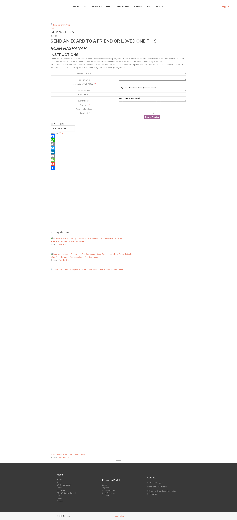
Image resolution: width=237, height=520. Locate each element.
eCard (53, 28)
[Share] (118, 168)
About (59, 482)
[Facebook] (118, 136)
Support (225, 7)
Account (105, 496)
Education (61, 490)
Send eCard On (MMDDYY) (84, 84)
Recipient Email (84, 80)
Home (59, 480)
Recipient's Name (84, 73)
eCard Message (84, 101)
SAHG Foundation (64, 485)
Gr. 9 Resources (108, 490)
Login (104, 485)
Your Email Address (84, 109)
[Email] (118, 156)
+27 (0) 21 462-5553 (155, 483)
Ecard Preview (152, 117)
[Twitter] (118, 148)
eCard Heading (84, 94)
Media (59, 499)
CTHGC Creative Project (66, 493)
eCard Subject (85, 90)
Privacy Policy (118, 516)
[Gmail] (118, 164)
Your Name (85, 105)
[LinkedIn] (118, 152)
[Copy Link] (118, 144)
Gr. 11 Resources (108, 493)
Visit (58, 496)
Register (105, 488)
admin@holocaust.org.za (157, 487)
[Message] (118, 160)
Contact (60, 501)
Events (59, 488)
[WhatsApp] (118, 140)
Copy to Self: (84, 113)
